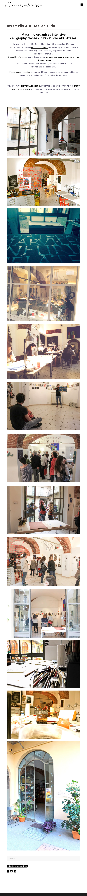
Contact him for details (17, 57)
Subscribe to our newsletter (17, 866)
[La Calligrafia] (23, 5)
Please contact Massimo (19, 72)
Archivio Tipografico (39, 47)
